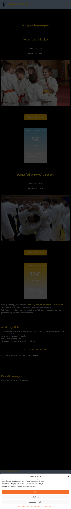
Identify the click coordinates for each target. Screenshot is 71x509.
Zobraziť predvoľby (35, 502)
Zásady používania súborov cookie (27, 506)
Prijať (35, 492)
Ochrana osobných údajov (45, 506)
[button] (68, 476)
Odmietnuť (35, 497)
